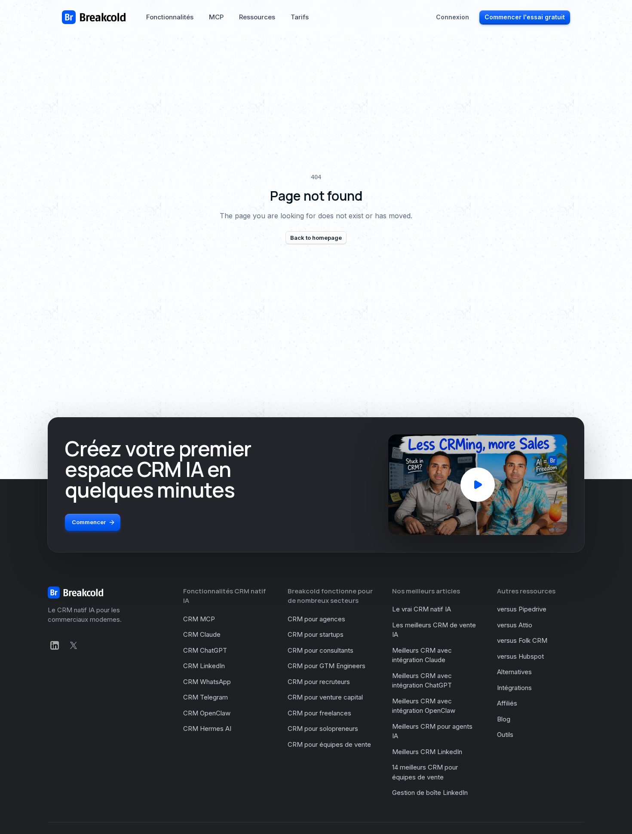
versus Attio (514, 625)
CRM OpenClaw (206, 713)
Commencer (89, 522)
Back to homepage (316, 237)
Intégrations (514, 688)
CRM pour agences (316, 619)
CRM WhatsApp (207, 682)
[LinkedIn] (54, 645)
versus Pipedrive (521, 609)
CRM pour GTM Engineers (326, 666)
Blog (503, 719)
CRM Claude (202, 634)
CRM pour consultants (320, 650)
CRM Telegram (205, 697)
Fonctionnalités (169, 17)
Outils (505, 734)
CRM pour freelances (319, 713)
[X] (73, 645)
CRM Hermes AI (207, 728)
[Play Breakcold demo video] (477, 484)
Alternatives (514, 672)
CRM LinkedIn (204, 666)
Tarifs (300, 17)
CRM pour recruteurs (319, 682)
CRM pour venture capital (325, 697)
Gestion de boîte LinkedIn (430, 792)
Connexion (452, 17)
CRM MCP (199, 619)
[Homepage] (94, 17)
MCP (216, 17)
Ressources (257, 17)
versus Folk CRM (522, 640)
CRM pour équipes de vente (329, 744)
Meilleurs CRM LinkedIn (427, 752)
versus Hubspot (520, 656)
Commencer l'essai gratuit (525, 17)
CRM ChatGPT (205, 650)
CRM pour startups (316, 634)
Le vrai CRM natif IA (421, 609)
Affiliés (507, 703)
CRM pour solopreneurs (323, 728)
